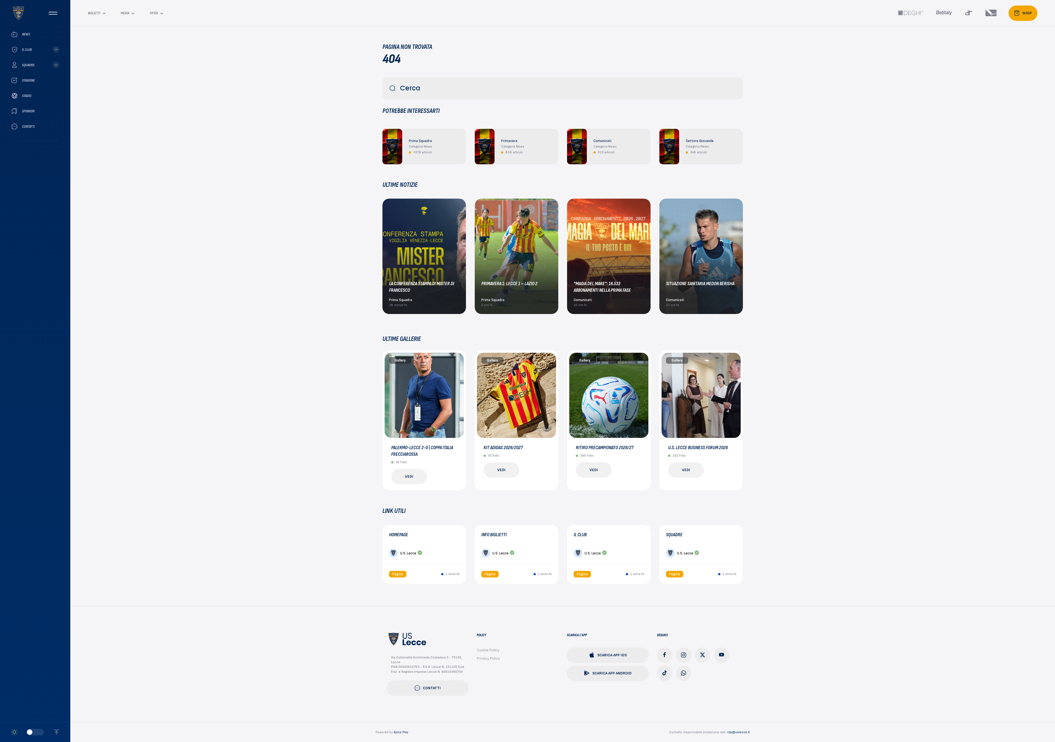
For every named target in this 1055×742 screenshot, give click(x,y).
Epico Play (401, 732)
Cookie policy (488, 650)
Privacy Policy (488, 658)
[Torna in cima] (56, 732)
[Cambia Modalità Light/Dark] (27, 732)
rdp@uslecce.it (738, 732)
